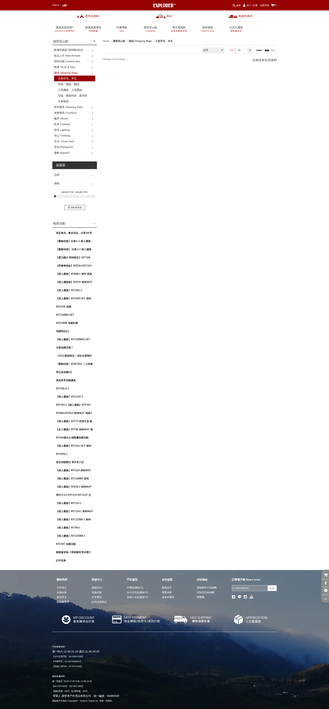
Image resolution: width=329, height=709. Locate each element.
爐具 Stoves (61, 118)
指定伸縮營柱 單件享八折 (70, 462)
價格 (56, 183)
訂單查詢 (97, 597)
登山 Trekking (62, 135)
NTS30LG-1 (62, 388)
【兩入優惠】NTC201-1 (69, 290)
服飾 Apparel (61, 152)
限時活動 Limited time (67, 61)
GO (272, 588)
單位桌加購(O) (64, 372)
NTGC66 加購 (63, 306)
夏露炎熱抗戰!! (65, 29)
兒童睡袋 (63, 101)
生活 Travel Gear (64, 141)
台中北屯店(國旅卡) (137, 592)
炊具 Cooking (62, 124)
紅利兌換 (61, 560)
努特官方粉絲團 (205, 592)
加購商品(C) (62, 331)
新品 (169, 16)
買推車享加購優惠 (66, 380)
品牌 (56, 174)
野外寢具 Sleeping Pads (68, 107)
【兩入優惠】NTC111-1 (68, 503)
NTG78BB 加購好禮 (67, 323)
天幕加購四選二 (64, 347)
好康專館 (122, 29)
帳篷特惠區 (246, 16)
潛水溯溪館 (179, 29)
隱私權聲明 (63, 601)
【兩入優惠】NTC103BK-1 (70, 535)
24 (231, 50)
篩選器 (60, 165)
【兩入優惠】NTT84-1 (68, 527)
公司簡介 (62, 587)
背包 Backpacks (63, 147)
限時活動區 (92, 16)
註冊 (255, 5)
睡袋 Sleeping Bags (65, 72)
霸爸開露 (207, 29)
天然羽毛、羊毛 (67, 78)
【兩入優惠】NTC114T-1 (69, 396)
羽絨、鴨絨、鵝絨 (68, 84)
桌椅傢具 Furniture (65, 112)
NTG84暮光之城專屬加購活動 (72, 437)
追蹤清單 (264, 5)
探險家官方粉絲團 (207, 587)
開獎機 (200, 597)
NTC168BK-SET (65, 314)
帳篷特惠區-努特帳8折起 (68, 49)
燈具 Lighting (62, 129)
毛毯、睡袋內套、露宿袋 (72, 95)
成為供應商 (168, 597)
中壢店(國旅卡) (135, 587)
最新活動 (59, 223)
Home (106, 41)
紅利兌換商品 (99, 601)
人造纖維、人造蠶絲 (70, 89)
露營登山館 (150, 29)
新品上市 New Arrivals (67, 55)
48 (239, 50)
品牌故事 (62, 592)
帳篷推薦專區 (93, 29)
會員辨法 (62, 597)
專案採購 (167, 592)
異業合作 (167, 587)
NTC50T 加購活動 (66, 544)
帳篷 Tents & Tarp (64, 67)
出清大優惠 (236, 29)
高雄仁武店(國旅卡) (137, 597)
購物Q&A (97, 587)
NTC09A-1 (61, 454)
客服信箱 (97, 592)
